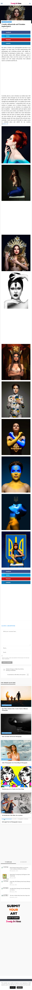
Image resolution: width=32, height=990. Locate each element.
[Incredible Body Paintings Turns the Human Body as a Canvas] (5, 888)
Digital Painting (6, 785)
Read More (20, 987)
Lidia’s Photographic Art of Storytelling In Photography (14, 762)
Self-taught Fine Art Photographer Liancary (12, 822)
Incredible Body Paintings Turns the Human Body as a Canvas (20, 889)
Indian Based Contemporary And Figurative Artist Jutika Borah (20, 875)
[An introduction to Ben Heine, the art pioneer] (16, 803)
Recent (24, 862)
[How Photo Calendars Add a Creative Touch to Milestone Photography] (16, 696)
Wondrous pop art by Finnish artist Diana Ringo (13, 789)
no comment (5, 28)
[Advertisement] (16, 79)
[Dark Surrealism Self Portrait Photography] (16, 724)
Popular (9, 862)
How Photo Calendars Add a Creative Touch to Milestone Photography (15, 709)
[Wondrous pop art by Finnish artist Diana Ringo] (16, 776)
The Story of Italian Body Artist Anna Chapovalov (20, 895)
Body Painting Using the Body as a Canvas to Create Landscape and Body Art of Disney (19, 868)
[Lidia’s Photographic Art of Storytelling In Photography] (16, 750)
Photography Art (6, 21)
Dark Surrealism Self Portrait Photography (12, 736)
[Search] (30, 4)
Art (3, 811)
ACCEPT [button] (13, 987)
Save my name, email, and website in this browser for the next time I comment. (15, 658)
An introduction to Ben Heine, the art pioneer (12, 815)
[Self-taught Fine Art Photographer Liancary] (16, 819)
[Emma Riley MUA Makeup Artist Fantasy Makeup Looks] (5, 881)
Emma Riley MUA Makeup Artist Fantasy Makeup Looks (20, 882)
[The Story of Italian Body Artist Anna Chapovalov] (5, 895)
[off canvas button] (2, 4)
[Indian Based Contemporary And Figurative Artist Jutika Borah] (5, 876)
